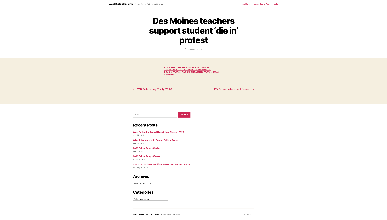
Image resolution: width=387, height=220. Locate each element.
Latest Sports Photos (262, 4)
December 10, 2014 (194, 49)
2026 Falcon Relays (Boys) (146, 156)
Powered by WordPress (170, 214)
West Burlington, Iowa (121, 4)
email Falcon (246, 4)
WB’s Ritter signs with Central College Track (155, 140)
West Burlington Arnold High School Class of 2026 (158, 132)
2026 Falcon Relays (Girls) (146, 148)
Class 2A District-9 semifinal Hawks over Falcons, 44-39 (161, 164)
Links (276, 4)
